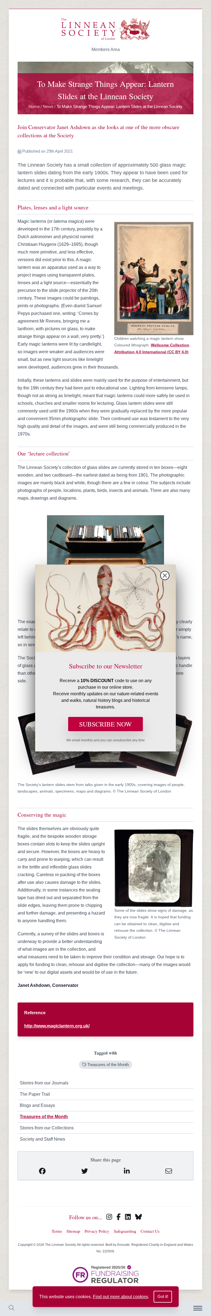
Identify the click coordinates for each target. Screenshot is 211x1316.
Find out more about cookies (120, 1296)
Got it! (162, 1296)
